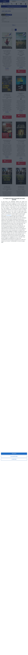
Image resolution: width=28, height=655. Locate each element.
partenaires (9, 215)
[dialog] (14, 425)
